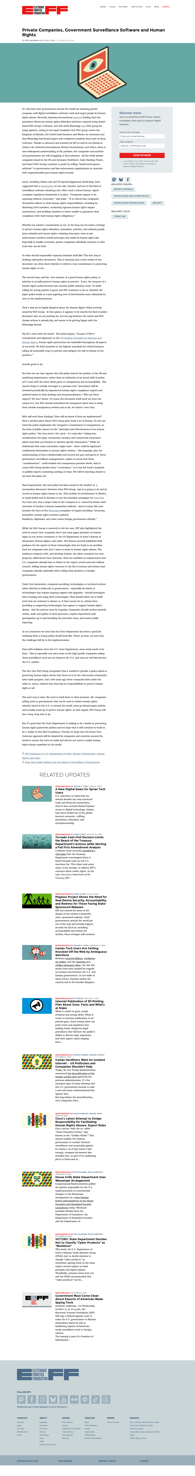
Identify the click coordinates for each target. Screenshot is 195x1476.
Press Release (62, 1293)
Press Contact (113, 1422)
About (103, 7)
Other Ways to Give (138, 1438)
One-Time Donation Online (141, 1425)
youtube (63, 1399)
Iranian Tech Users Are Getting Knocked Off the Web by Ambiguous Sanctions (81, 952)
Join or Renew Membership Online (144, 1422)
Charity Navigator (58, 1407)
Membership (22, 1432)
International (67, 1435)
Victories (43, 1429)
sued (84, 126)
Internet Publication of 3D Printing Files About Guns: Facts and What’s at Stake (80, 1005)
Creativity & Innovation (71, 1429)
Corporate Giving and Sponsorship (145, 1432)
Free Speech (67, 1422)
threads (106, 1399)
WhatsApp (54, 510)
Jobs (42, 1438)
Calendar (43, 1422)
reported (77, 117)
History (42, 1432)
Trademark (65, 1461)
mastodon (21, 1399)
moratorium (47, 186)
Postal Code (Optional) (130, 132)
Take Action (137, 7)
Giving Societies (136, 1429)
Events (87, 1429)
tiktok (95, 1399)
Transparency (68, 1432)
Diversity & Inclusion (48, 1444)
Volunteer (44, 1425)
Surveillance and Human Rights (131, 196)
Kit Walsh (78, 998)
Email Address (126, 142)
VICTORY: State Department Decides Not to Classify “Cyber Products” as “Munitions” (81, 1242)
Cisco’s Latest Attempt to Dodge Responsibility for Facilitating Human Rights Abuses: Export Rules (80, 1122)
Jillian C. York (81, 786)
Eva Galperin (31, 40)
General (20, 1422)
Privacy (65, 1425)
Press (19, 1435)
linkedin (85, 1399)
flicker (74, 1399)
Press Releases (91, 1425)
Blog (87, 1422)
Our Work (123, 7)
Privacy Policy (108, 1461)
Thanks (143, 1461)
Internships (44, 1435)
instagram (42, 1399)
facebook (32, 1399)
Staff (41, 1441)
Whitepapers (90, 1435)
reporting (99, 497)
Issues (112, 7)
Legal (19, 1425)
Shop (156, 7)
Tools (148, 7)
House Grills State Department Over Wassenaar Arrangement (80, 1178)
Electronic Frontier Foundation (45, 11)
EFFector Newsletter (93, 1438)
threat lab (119, 216)
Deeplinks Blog (63, 786)
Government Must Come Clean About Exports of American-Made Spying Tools (79, 1299)
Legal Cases (90, 1432)
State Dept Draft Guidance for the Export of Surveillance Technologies (62, 762)
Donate (166, 7)
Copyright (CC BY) (27, 1461)
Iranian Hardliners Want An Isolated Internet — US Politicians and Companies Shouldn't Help (80, 1063)
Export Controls (123, 189)
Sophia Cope (95, 1114)
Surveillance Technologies (129, 203)
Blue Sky (53, 1399)
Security (157, 203)
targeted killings (74, 958)
